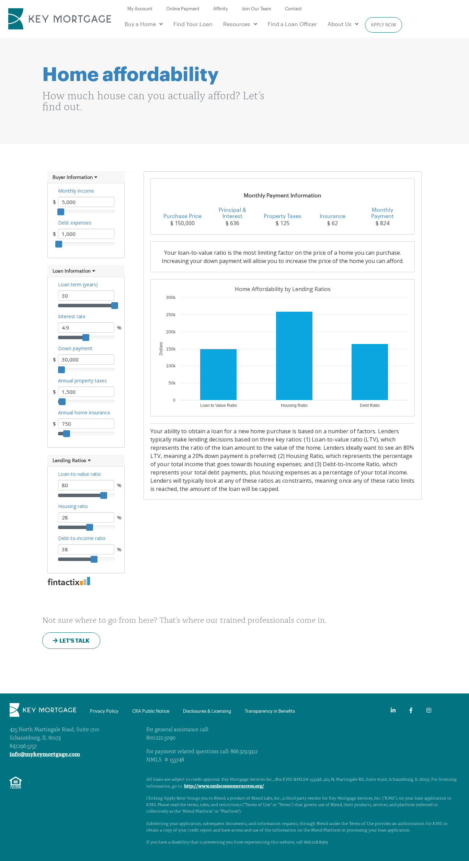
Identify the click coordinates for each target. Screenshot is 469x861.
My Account (139, 8)
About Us (340, 24)
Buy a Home (140, 24)
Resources (236, 24)
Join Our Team (256, 8)
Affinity (220, 8)
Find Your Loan (193, 24)
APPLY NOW (383, 24)
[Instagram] (429, 710)
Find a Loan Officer (292, 24)
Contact (293, 8)
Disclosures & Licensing (207, 710)
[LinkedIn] (393, 710)
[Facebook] (411, 710)
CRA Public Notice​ (150, 710)
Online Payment (182, 8)
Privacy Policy (104, 710)
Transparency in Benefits (270, 710)
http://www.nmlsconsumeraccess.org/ (224, 786)
